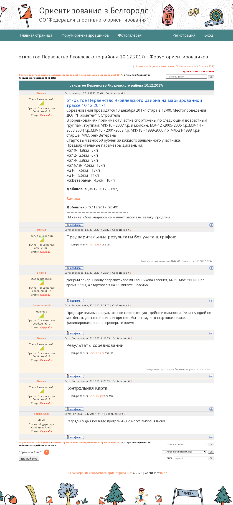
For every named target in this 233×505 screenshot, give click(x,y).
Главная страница (36, 35)
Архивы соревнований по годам (71, 74)
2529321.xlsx (97, 353)
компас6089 (41, 413)
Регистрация (183, 35)
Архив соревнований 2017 (107, 74)
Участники (167, 66)
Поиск (202, 66)
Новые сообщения (147, 66)
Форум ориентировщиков (85, 35)
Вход (208, 35)
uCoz (163, 473)
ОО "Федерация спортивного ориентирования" (99, 473)
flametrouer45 (42, 305)
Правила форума (186, 66)
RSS (210, 66)
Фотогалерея (130, 35)
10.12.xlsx (95, 244)
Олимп (41, 93)
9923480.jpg (97, 396)
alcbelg (41, 272)
